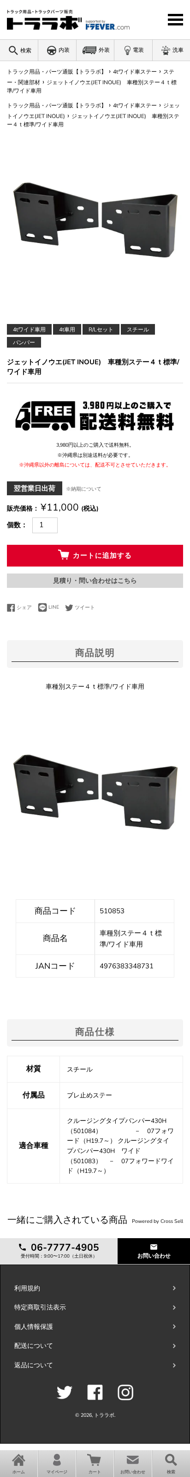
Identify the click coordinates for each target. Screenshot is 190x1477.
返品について (33, 1365)
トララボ (104, 1415)
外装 (104, 50)
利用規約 (27, 1288)
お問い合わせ (154, 1255)
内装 (64, 50)
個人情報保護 (33, 1326)
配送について (33, 1345)
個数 (14, 525)
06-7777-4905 (63, 1247)
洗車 (178, 50)
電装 (138, 50)
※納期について (83, 489)
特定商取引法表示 (40, 1307)
